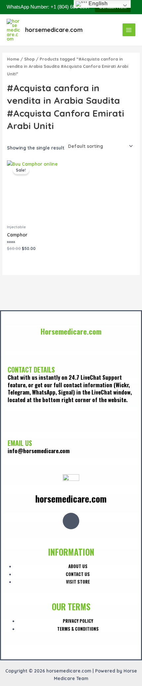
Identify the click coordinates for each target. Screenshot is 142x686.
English (97, 3)
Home (13, 59)
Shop (29, 59)
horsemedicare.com (54, 30)
